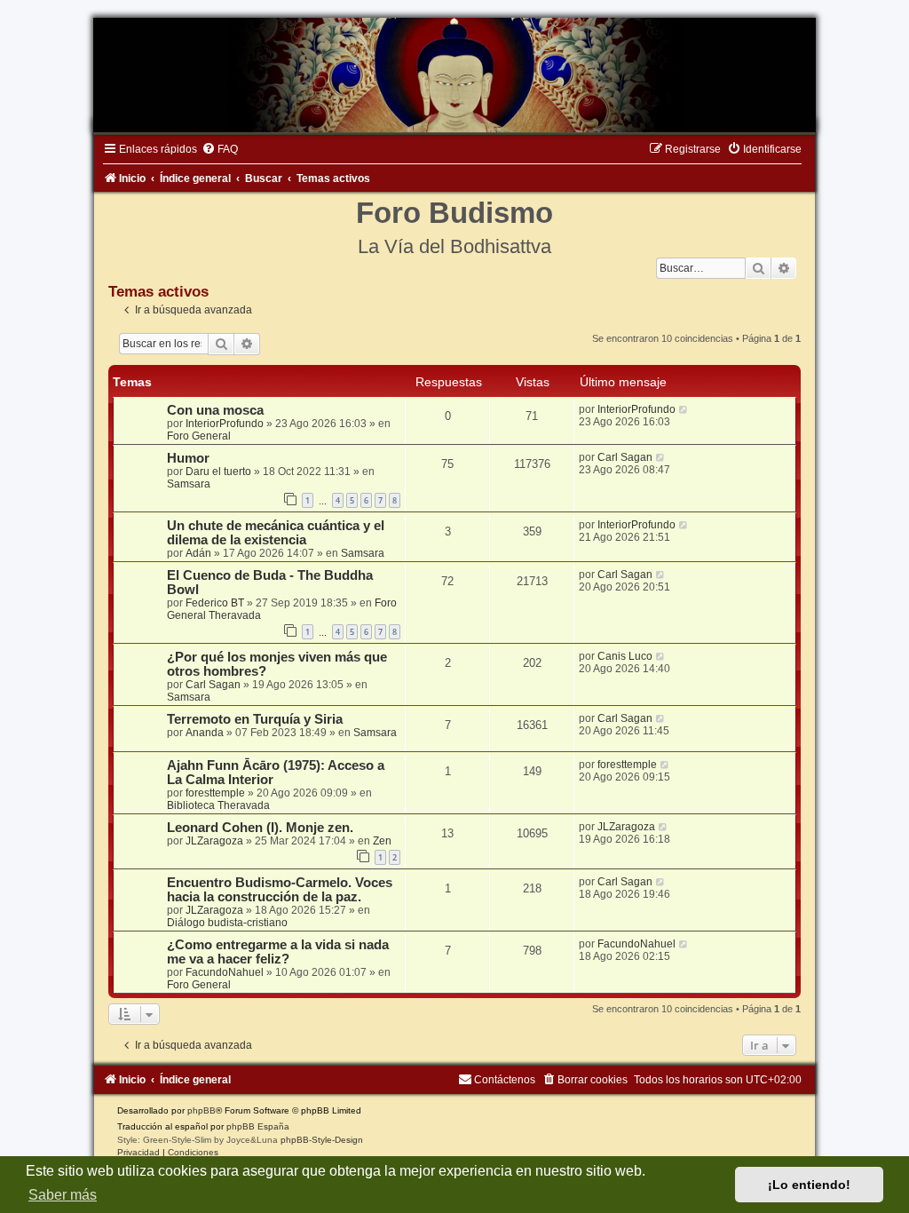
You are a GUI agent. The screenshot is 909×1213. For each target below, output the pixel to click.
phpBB (201, 1110)
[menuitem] (220, 149)
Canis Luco (624, 656)
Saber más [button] (62, 1194)
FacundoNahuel (225, 972)
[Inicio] (454, 75)
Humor (188, 458)
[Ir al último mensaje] (684, 409)
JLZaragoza (214, 841)
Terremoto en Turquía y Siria (255, 719)
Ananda (205, 732)
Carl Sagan (624, 457)
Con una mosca (215, 410)
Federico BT (215, 603)
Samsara (188, 484)
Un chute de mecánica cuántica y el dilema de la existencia (275, 533)
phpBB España (257, 1126)
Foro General (199, 436)
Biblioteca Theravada (218, 805)
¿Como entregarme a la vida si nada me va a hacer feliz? (278, 952)
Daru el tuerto (218, 471)
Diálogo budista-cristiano (227, 922)
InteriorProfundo (225, 423)
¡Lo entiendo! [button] (809, 1184)
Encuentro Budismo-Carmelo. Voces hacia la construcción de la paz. (279, 890)
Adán (198, 553)
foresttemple (215, 793)
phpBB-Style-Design (322, 1140)
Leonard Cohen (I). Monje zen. (260, 828)
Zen (382, 841)
